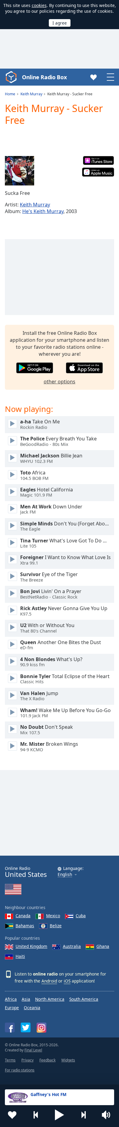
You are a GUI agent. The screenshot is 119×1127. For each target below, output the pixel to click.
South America (83, 999)
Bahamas (25, 925)
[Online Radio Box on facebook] (10, 1027)
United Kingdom (31, 946)
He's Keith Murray (42, 211)
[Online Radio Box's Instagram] (41, 1028)
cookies (39, 5)
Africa (11, 999)
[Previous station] (36, 1115)
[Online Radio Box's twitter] (26, 1027)
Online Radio (26, 871)
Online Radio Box (44, 77)
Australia (72, 946)
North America (49, 999)
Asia (26, 999)
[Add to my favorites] (12, 1115)
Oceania (32, 1007)
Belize (56, 925)
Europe (12, 1007)
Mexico (53, 915)
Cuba (81, 915)
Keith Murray (35, 204)
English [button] (65, 874)
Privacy (27, 1060)
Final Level (33, 1050)
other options (59, 381)
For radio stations (19, 1070)
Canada (23, 915)
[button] (59, 1115)
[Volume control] (107, 1115)
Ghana (102, 946)
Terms (10, 1060)
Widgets (68, 1060)
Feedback (47, 1060)
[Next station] (83, 1115)
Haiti (20, 956)
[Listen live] (12, 423)
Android (49, 981)
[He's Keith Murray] (19, 171)
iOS (67, 981)
